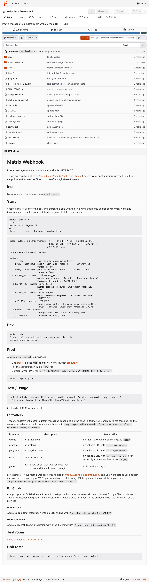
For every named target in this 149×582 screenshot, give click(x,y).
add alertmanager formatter (47, 51)
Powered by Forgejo (12, 579)
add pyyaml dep (55, 127)
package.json (14, 121)
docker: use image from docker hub (64, 100)
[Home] (5, 3)
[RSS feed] (91, 11)
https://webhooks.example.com (82, 474)
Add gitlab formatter (56, 78)
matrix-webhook (24, 11)
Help (26, 3)
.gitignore (12, 78)
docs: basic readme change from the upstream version (73, 137)
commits (22, 29)
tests (10, 67)
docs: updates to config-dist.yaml (63, 94)
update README (55, 105)
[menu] (144, 37)
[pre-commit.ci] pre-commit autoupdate (66, 84)
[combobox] (130, 45)
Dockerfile (12, 105)
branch (58, 29)
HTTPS (85, 37)
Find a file (32, 37)
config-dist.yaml (15, 94)
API (144, 579)
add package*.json (56, 116)
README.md (13, 137)
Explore (15, 3)
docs (10, 57)
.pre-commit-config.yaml (19, 84)
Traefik (20, 362)
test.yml (11, 143)
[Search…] (143, 45)
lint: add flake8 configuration (60, 73)
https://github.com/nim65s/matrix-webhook (57, 176)
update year (53, 110)
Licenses (136, 579)
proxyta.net (73, 362)
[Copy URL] (138, 37)
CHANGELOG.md (16, 89)
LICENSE (12, 110)
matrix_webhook (15, 62)
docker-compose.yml (18, 100)
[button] (22, 37)
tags (94, 29)
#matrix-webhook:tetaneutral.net (25, 539)
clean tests (52, 143)
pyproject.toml (15, 132)
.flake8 (11, 73)
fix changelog (53, 57)
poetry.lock (13, 127)
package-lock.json (16, 116)
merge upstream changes (59, 67)
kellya (10, 11)
